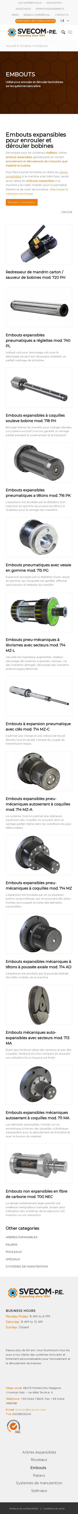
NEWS (15, 15)
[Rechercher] (61, 32)
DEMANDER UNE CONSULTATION (35, 21)
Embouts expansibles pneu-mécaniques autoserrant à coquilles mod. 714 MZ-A (38, 804)
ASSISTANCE (23, 9)
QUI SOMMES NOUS (30, 3)
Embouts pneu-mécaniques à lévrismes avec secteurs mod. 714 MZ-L (35, 645)
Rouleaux (14, 1252)
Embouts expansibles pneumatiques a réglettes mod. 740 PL (38, 340)
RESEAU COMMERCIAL (37, 15)
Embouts (38, 1468)
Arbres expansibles (22, 1237)
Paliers (11, 1244)
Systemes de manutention (27, 1266)
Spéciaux (13, 1259)
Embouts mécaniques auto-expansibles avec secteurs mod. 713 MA (37, 1038)
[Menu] (70, 32)
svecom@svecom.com (30, 1410)
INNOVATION (54, 3)
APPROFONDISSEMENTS (50, 9)
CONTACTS (61, 15)
